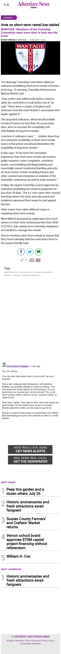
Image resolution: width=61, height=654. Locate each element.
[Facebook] (21, 251)
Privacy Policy (47, 640)
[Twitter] (29, 251)
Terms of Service (32, 640)
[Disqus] (30, 318)
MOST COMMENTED (11, 569)
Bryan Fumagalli (9, 40)
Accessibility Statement (30, 643)
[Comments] (38, 251)
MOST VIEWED (8, 482)
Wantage (22, 40)
